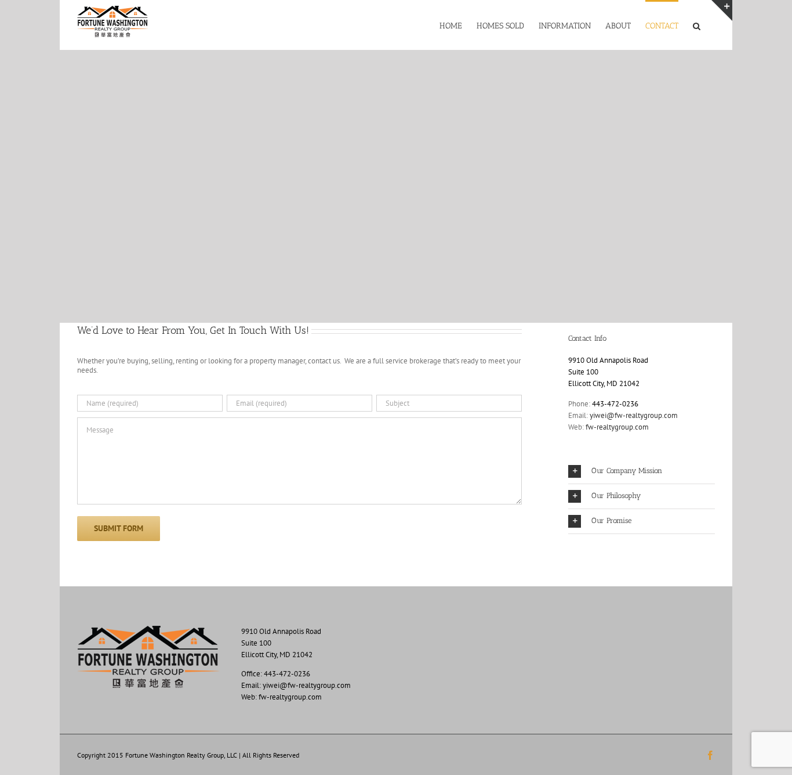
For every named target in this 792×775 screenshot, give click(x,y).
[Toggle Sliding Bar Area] (721, 10)
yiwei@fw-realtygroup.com (634, 415)
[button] (696, 25)
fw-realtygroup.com (617, 427)
